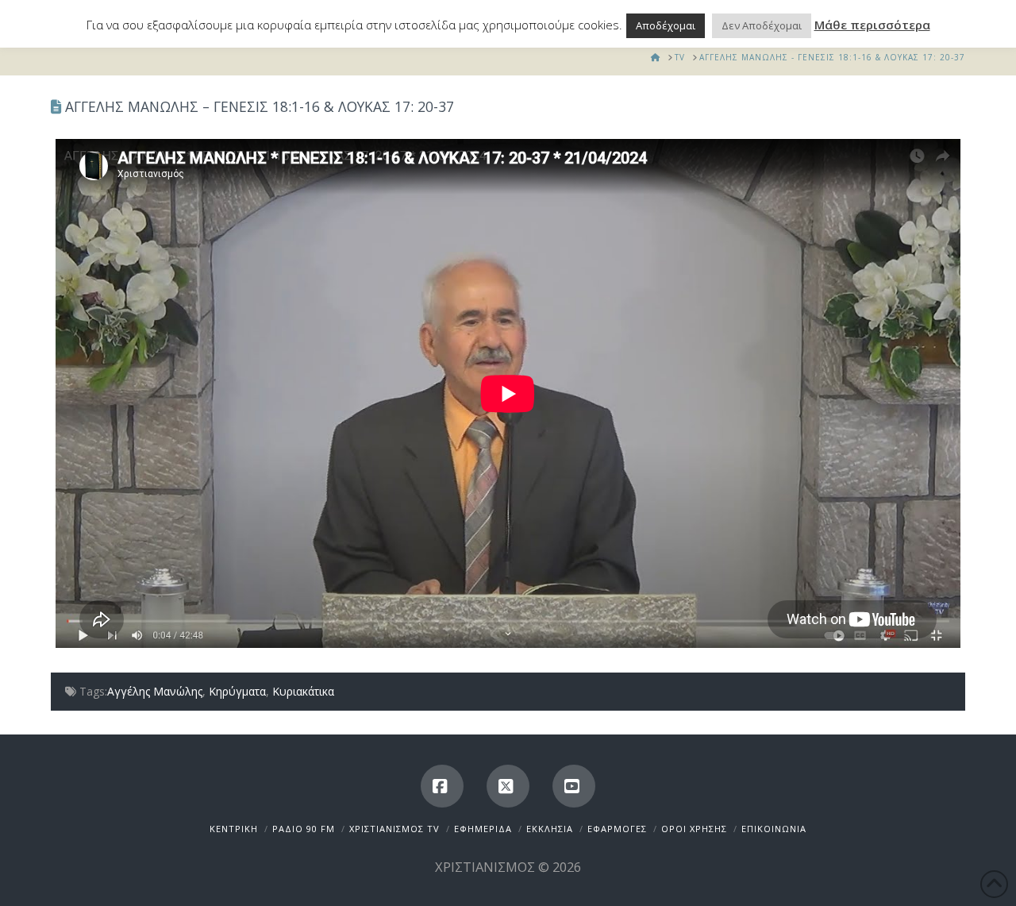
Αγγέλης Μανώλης (154, 691)
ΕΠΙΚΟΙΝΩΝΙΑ (773, 829)
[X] (508, 786)
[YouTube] (573, 786)
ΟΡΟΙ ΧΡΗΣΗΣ (694, 829)
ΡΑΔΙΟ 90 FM (303, 829)
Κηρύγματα (237, 691)
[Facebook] (442, 786)
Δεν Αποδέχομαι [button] (762, 25)
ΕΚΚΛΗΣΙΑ (549, 829)
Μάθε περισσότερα (872, 25)
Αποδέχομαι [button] (665, 25)
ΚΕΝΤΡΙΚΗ (234, 829)
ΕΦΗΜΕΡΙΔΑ (483, 829)
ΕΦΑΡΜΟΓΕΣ (617, 829)
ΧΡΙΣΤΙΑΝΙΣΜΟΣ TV (394, 829)
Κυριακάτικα (303, 691)
